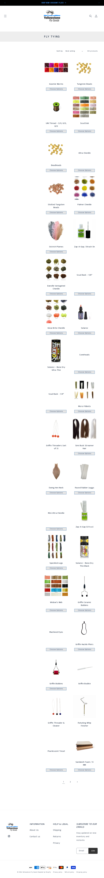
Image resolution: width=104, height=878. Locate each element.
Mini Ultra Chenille (56, 513)
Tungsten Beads (84, 84)
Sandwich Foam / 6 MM (85, 763)
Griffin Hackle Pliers (84, 644)
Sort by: (60, 51)
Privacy (56, 843)
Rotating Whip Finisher (84, 724)
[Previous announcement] (5, 3)
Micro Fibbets (84, 406)
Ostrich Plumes (56, 246)
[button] (5, 16)
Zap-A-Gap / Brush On (84, 246)
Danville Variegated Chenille (56, 287)
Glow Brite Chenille (56, 328)
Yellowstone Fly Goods (30, 872)
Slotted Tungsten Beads (56, 206)
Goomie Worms (56, 84)
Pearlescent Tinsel (56, 751)
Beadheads (56, 165)
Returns (57, 836)
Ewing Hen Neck (56, 487)
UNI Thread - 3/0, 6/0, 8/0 (56, 125)
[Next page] (77, 782)
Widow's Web (56, 602)
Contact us (35, 836)
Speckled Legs (56, 563)
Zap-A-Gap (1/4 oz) (84, 526)
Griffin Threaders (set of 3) (56, 447)
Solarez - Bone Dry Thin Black (84, 564)
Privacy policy (57, 872)
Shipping (57, 830)
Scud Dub (84, 123)
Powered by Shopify (44, 872)
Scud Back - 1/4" (56, 394)
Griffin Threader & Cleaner (56, 724)
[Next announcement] (99, 3)
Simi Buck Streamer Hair (84, 447)
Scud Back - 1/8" (84, 275)
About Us (34, 830)
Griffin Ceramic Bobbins (84, 604)
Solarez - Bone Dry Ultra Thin (56, 369)
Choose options (56, 89)
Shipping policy (81, 872)
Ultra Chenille (85, 153)
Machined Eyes (56, 632)
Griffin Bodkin (84, 683)
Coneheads (84, 354)
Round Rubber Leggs (84, 487)
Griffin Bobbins (56, 683)
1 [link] (63, 781)
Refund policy (69, 872)
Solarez (84, 328)
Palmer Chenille (84, 204)
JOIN (93, 851)
